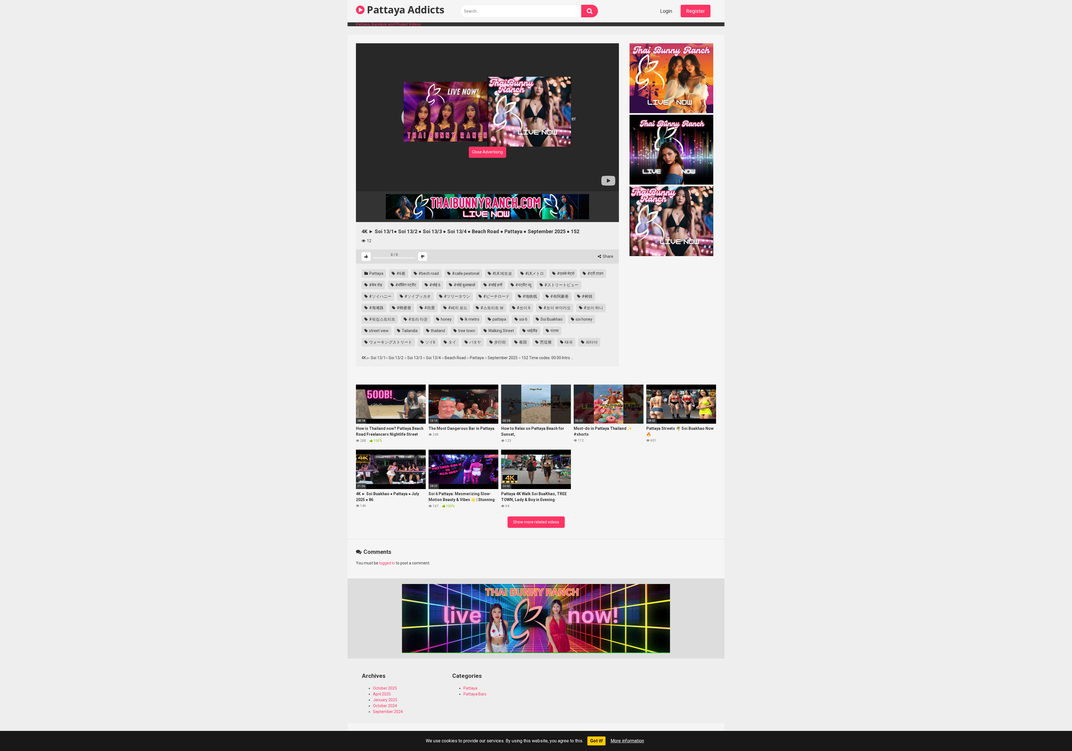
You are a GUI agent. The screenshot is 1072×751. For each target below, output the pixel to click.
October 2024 (385, 706)
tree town (466, 330)
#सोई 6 (435, 285)
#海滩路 (376, 308)
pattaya (499, 319)
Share (607, 256)
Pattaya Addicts (404, 9)
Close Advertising (487, 152)
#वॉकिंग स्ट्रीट (405, 285)
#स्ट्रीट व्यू (523, 285)
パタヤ (474, 342)
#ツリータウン (456, 296)
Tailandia (409, 330)
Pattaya (375, 273)
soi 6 (522, 319)
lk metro (471, 319)
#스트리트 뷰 (492, 308)
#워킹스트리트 (381, 319)
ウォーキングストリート (390, 342)
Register (695, 11)
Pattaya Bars (474, 694)
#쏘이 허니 (593, 308)
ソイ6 (429, 342)
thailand (437, 330)
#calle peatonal (465, 273)
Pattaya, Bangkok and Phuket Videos (388, 24)
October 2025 (385, 688)
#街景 (429, 308)
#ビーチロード (495, 296)
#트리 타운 (418, 319)
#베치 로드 (457, 308)
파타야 (591, 342)
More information (627, 740)
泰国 (522, 342)
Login (666, 11)
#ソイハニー (379, 296)
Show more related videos (536, 522)
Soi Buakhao (551, 319)
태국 (568, 342)
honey (446, 319)
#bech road (428, 273)
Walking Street (500, 330)
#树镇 (586, 296)
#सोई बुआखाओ (464, 285)
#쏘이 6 (523, 308)
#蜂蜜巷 (403, 308)
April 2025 (382, 694)
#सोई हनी (494, 285)
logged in (387, 563)
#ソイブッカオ (417, 296)
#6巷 (400, 273)
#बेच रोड (375, 285)
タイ (452, 342)
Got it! (596, 740)
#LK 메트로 (502, 273)
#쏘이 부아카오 (557, 308)
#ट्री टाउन (595, 273)
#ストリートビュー (561, 285)
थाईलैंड (531, 330)
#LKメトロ (534, 273)
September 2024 (388, 711)
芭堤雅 (545, 342)
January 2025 (385, 700)
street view (378, 330)
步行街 (499, 342)
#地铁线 (529, 296)
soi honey (583, 319)
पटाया (554, 330)
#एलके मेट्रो (565, 273)
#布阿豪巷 (559, 296)
